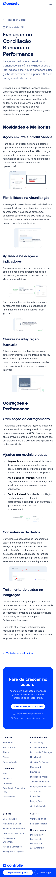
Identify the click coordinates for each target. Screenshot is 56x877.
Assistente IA (36, 791)
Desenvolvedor (10, 762)
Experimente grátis (18, 872)
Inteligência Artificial (39, 777)
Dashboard (35, 767)
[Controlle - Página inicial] (11, 3)
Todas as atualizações (17, 20)
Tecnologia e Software (14, 828)
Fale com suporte (38, 823)
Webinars (7, 778)
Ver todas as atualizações (19, 653)
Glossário (7, 783)
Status (6, 757)
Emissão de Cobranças (41, 752)
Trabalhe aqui (9, 747)
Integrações (36, 801)
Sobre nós (8, 742)
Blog (5, 773)
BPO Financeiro (10, 819)
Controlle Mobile (38, 806)
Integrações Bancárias (40, 786)
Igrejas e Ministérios (12, 846)
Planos (6, 752)
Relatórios (35, 772)
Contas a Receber (39, 747)
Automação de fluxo (39, 781)
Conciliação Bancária (40, 762)
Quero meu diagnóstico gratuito (28, 706)
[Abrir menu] (50, 3)
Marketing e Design (12, 823)
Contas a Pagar (37, 742)
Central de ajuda (38, 819)
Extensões (35, 796)
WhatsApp (45, 872)
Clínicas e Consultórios (13, 833)
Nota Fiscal (35, 757)
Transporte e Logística (13, 851)
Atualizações (9, 796)
